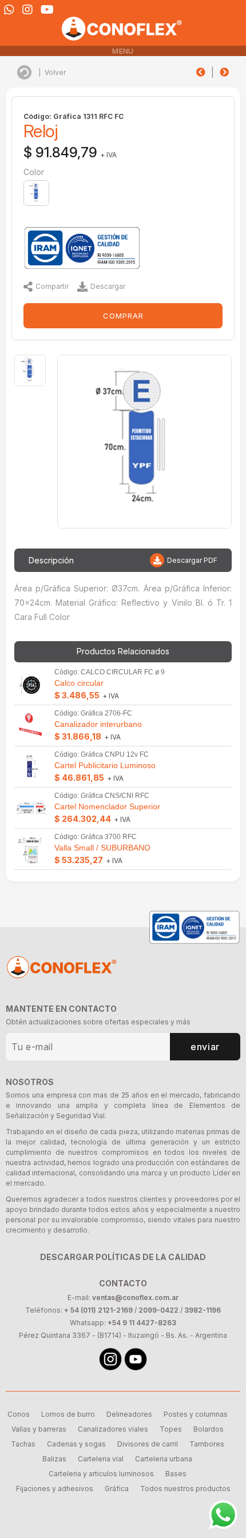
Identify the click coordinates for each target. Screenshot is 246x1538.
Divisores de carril (147, 1444)
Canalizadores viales (113, 1429)
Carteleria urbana (163, 1458)
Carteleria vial (101, 1458)
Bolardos (208, 1429)
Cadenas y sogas (76, 1444)
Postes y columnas (196, 1414)
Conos (18, 1414)
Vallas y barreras (38, 1429)
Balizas (54, 1458)
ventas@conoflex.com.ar (135, 1297)
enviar (205, 1046)
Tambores (206, 1444)
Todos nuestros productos (185, 1488)
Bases (176, 1473)
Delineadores (129, 1414)
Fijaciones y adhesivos (54, 1488)
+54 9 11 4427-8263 (142, 1322)
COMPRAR (123, 315)
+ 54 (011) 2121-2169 (98, 1310)
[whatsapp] (9, 10)
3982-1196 (202, 1310)
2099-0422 (158, 1310)
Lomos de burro (68, 1414)
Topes (171, 1429)
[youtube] (47, 10)
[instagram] (27, 10)
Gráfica (117, 1488)
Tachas (23, 1444)
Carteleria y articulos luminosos (101, 1473)
